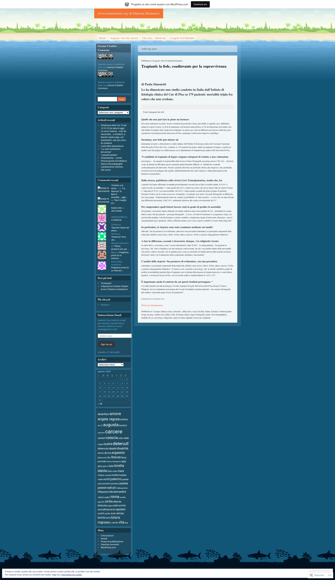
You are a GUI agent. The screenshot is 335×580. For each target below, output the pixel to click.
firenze (116, 457)
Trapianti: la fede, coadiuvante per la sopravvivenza (183, 66)
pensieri (106, 483)
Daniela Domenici (175, 60)
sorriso (122, 505)
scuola (122, 497)
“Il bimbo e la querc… (117, 187)
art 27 (100, 425)
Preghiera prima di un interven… (120, 255)
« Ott (100, 403)
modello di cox (147, 317)
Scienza (214, 311)
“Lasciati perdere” (109, 154)
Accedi (104, 538)
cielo (126, 438)
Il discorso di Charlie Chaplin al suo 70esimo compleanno (114, 288)
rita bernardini (117, 492)
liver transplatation (218, 314)
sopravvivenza (179, 317)
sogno (110, 505)
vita (121, 521)
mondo (108, 475)
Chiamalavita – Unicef (111, 157)
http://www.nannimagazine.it (153, 305)
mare (121, 471)
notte (100, 479)
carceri (101, 438)
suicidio (107, 513)
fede (173, 314)
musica (122, 475)
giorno (105, 466)
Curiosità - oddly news (182, 311)
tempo (120, 513)
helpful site (116, 207)
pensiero (115, 483)
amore (115, 413)
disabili (113, 448)
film (109, 457)
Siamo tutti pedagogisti (111, 163)
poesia (124, 483)
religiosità (168, 317)
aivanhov (103, 414)
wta (126, 522)
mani (114, 471)
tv (111, 522)
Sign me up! (106, 344)
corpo (100, 444)
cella (120, 438)
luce (109, 471)
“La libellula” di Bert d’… (118, 191)
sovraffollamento (107, 509)
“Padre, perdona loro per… (120, 247)
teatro (113, 513)
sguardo (101, 501)
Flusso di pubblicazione (112, 541)
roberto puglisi (104, 497)
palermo (116, 479)
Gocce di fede (198, 311)
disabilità (122, 448)
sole (115, 505)
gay (124, 461)
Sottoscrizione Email (109, 315)
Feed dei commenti (110, 544)
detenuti (121, 443)
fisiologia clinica (182, 314)
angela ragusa (109, 418)
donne (107, 452)
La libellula (116, 219)
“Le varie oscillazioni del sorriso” (110, 150)
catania (112, 437)
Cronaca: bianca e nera (162, 311)
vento (115, 522)
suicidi (101, 513)
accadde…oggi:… (119, 197)
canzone (101, 432)
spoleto (120, 509)
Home (102, 38)
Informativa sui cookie (71, 574)
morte (114, 475)
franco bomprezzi (114, 461)
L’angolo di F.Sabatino (182, 38)
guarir (207, 314)
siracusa (102, 505)
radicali (111, 487)
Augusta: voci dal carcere (124, 38)
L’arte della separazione (112, 145)
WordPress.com (108, 547)
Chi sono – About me (154, 38)
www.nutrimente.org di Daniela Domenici (129, 13)
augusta (111, 424)
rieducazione (122, 487)
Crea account (107, 535)
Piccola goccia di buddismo (114, 160)
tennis (101, 517)
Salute (207, 311)
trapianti (189, 317)
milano (101, 475)
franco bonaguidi (197, 314)
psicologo (159, 317)
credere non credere (162, 314)
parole (125, 479)
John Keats (116, 210)
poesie (102, 487)
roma (115, 496)
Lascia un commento (202, 317)
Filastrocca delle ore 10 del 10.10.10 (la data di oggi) (113, 127)
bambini (123, 425)
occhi (106, 479)
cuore (108, 443)
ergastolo (118, 452)
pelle (100, 483)
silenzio (117, 501)
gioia (100, 466)
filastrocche (102, 457)
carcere (113, 431)
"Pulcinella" (106, 283)
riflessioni (103, 491)
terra (108, 517)
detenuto (103, 448)
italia (111, 466)
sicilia (109, 501)
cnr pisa (150, 314)
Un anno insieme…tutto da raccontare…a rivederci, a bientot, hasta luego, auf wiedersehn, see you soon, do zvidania (113, 137)
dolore (101, 452)
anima (124, 419)
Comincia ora (200, 4)
